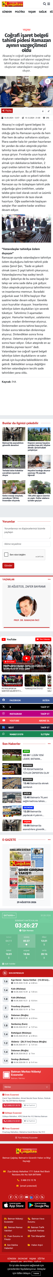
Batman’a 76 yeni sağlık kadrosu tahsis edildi (35, 799)
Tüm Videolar (44, 639)
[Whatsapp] (37, 1197)
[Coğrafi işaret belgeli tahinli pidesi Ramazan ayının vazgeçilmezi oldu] (26, 91)
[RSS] (42, 1197)
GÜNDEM (7, 11)
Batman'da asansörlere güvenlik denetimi (12, 444)
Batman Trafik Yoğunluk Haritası (36, 1229)
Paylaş (9, 110)
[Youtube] (26, 1197)
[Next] (31, 1197)
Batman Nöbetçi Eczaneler (13, 1220)
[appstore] (14, 1206)
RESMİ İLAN (16, 1262)
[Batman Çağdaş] (12, 4)
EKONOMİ (28, 807)
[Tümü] (49, 743)
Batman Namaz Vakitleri (13, 1229)
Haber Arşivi (37, 1245)
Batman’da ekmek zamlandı (35, 785)
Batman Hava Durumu (36, 1220)
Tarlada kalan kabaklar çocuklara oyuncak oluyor (12, 472)
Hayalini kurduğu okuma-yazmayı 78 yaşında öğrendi (39, 472)
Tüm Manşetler (38, 1236)
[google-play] (39, 1206)
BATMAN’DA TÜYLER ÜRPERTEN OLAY (36, 771)
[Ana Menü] (48, 4)
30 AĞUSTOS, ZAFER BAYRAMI (27, 586)
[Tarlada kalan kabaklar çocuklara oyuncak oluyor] (13, 461)
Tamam (36, 1273)
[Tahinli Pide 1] (26, 228)
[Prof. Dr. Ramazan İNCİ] (26, 606)
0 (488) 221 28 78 (13, 1105)
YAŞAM (32, 11)
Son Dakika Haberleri (11, 1246)
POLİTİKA (20, 11)
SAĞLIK (42, 11)
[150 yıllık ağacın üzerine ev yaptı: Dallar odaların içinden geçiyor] (39, 486)
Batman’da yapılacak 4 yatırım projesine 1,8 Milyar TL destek (35, 813)
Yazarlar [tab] (8, 579)
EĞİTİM (41, 1258)
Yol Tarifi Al (30, 1105)
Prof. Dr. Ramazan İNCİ (26, 620)
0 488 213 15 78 (28, 1180)
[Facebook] (10, 1197)
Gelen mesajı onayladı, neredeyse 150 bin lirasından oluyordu (12, 498)
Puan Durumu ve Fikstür (13, 1238)
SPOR (26, 751)
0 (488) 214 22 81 (13, 1121)
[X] (16, 1197)
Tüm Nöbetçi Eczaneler (28, 1138)
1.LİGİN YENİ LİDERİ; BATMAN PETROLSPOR (33, 757)
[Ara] (44, 4)
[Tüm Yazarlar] (49, 579)
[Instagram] (21, 1197)
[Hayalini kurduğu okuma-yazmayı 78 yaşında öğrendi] (39, 461)
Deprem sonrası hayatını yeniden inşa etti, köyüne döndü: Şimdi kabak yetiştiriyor (39, 446)
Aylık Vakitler (10, 964)
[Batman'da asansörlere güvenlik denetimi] (13, 434)
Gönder (8, 565)
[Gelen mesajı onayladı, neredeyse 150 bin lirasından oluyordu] (13, 486)
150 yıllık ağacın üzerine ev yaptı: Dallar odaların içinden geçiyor (39, 498)
